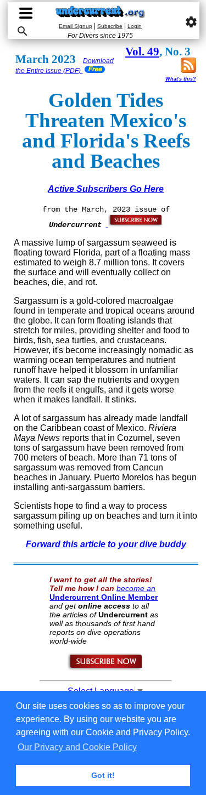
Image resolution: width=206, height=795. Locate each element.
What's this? (180, 79)
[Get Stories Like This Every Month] (134, 224)
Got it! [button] (103, 775)
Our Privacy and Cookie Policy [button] (77, 747)
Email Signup (75, 26)
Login (134, 26)
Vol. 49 (142, 51)
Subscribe (110, 26)
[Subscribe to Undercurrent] (106, 668)
